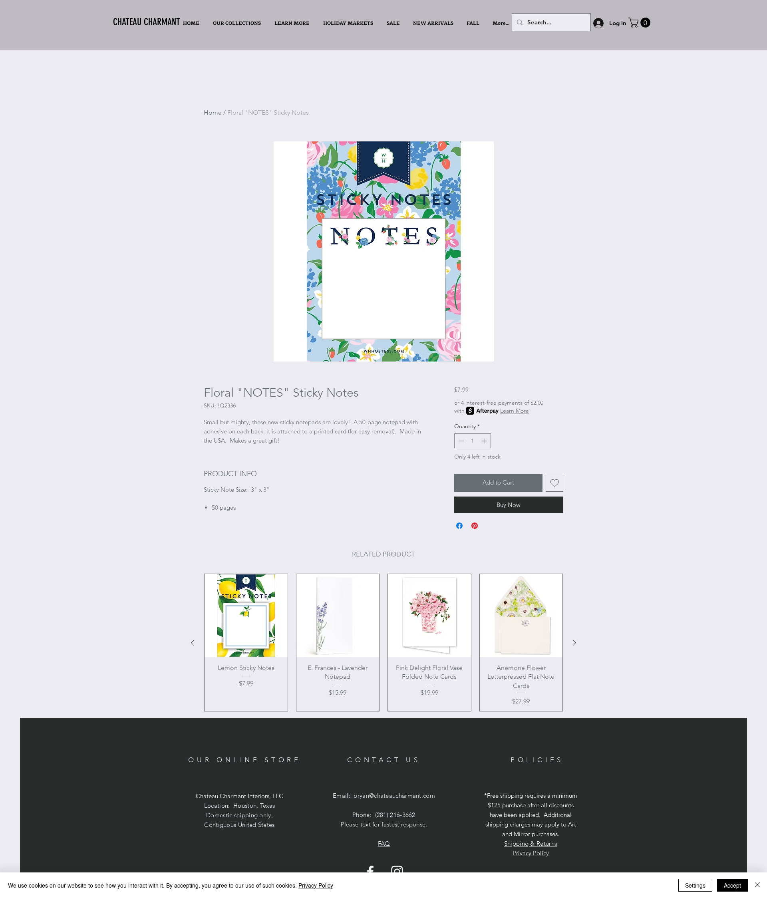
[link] (640, 23)
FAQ (384, 843)
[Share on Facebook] (459, 525)
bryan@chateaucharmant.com (394, 795)
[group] (383, 642)
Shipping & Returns (530, 843)
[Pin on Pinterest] (474, 525)
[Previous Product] (192, 643)
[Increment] (485, 441)
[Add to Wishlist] (555, 483)
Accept (732, 885)
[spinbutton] (472, 441)
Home (213, 112)
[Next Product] (574, 643)
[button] (292, 23)
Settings (695, 885)
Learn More (514, 410)
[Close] (757, 885)
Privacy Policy (531, 853)
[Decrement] (460, 441)
